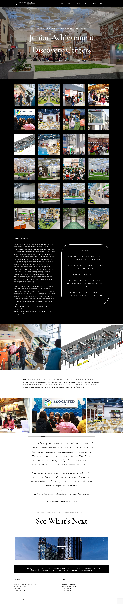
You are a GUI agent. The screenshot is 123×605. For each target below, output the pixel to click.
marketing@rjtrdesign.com (69, 586)
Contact (102, 3)
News (94, 3)
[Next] (118, 415)
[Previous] (5, 415)
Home (62, 3)
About (79, 3)
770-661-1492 (67, 588)
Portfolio (70, 3)
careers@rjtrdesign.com (68, 584)
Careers (87, 3)
